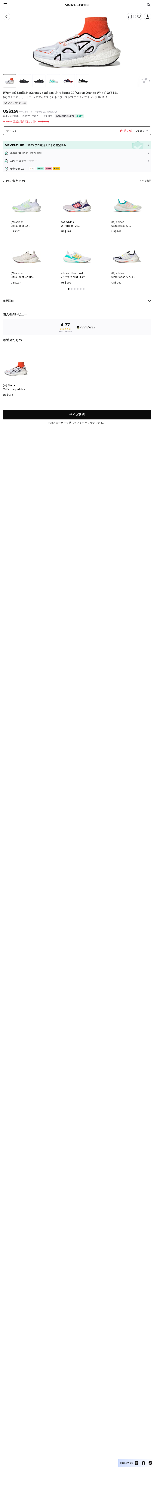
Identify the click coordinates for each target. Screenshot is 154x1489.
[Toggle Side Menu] (5, 5)
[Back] (6, 16)
